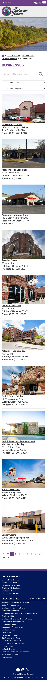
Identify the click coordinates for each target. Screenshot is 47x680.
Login (38, 2)
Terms (23, 674)
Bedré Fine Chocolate (10, 605)
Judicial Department (10, 583)
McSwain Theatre (8, 649)
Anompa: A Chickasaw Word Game (15, 602)
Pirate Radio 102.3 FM (10, 654)
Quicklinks (6, 2)
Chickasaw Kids (8, 616)
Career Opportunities (10, 593)
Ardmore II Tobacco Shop (15, 214)
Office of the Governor (11, 580)
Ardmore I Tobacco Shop (14, 169)
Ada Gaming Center (12, 124)
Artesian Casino (10, 260)
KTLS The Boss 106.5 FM (11, 641)
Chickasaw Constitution (11, 591)
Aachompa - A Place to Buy (13, 627)
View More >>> (36, 599)
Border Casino (9, 534)
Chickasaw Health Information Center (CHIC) (19, 613)
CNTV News (6, 632)
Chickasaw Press (8, 630)
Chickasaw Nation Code (11, 588)
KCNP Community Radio (11, 638)
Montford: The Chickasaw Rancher (15, 652)
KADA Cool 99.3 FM (9, 635)
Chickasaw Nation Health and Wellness (17, 619)
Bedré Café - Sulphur (13, 396)
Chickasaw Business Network (13, 608)
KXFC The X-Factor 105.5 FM (13, 643)
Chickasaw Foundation (10, 611)
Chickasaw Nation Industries (13, 622)
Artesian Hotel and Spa (14, 350)
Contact (16, 674)
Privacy (30, 674)
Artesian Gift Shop (11, 305)
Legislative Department (11, 585)
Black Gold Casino (11, 489)
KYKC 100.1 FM (7, 646)
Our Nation (13, 55)
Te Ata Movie (7, 657)
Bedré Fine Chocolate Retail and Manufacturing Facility (18, 443)
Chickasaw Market (9, 624)
